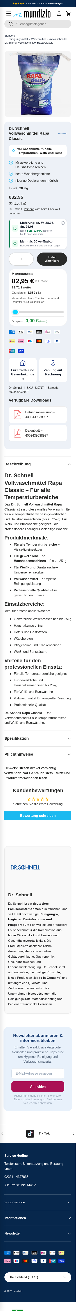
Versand (29, 209)
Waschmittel (38, 39)
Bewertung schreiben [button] (38, 815)
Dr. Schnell (16, 387)
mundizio (17, 1291)
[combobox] (37, 24)
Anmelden (38, 1086)
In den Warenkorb (52, 259)
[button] (69, 13)
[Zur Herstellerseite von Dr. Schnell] (62, 133)
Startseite (10, 35)
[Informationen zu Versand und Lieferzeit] (63, 223)
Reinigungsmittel (18, 39)
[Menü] (8, 13)
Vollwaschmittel (58, 39)
